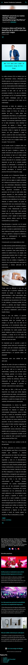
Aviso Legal (6, 660)
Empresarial (13, 22)
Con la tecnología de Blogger (15, 648)
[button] (3, 37)
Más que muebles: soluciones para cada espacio (12, 632)
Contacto (5, 662)
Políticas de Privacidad (9, 659)
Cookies (5, 658)
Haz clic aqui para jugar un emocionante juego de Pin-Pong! (14, 66)
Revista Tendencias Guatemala (12, 2)
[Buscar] (26, 2)
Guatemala (8, 519)
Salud (3, 518)
